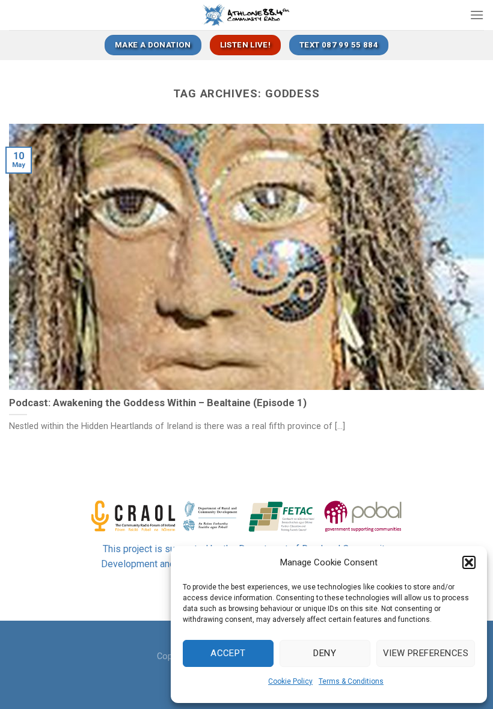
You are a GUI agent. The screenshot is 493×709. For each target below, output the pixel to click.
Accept (228, 653)
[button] (469, 562)
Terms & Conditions (351, 681)
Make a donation (153, 44)
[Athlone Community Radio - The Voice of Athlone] (246, 15)
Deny (324, 653)
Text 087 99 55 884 (338, 44)
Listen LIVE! (245, 44)
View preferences (425, 653)
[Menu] (477, 14)
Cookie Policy (290, 681)
